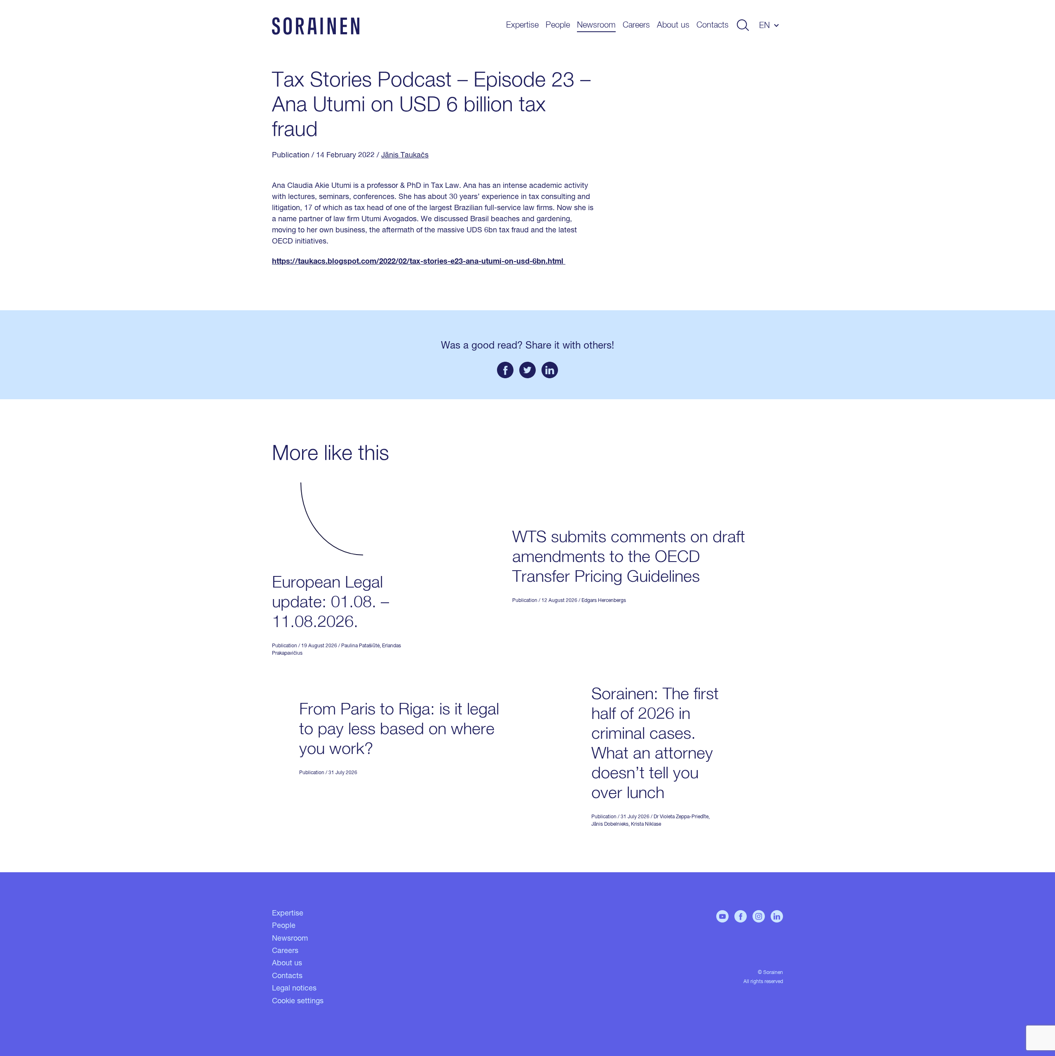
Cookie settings (298, 1001)
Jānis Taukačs (405, 155)
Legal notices (294, 988)
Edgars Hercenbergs (603, 600)
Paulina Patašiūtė (360, 646)
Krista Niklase (646, 824)
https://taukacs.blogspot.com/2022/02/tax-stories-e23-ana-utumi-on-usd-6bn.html (418, 261)
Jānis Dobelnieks (609, 824)
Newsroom (596, 25)
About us (673, 25)
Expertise (522, 25)
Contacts (712, 25)
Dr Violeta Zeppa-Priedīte (681, 817)
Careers (636, 25)
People (558, 25)
